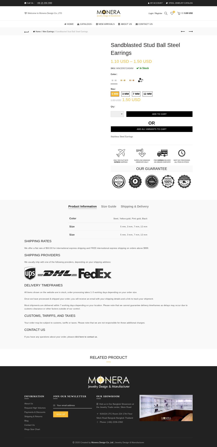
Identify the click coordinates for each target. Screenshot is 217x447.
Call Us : (39, 3)
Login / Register (155, 13)
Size (113, 89)
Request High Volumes (35, 408)
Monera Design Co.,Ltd (102, 442)
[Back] (26, 32)
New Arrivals (107, 24)
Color (113, 74)
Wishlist (173, 12)
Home (70, 24)
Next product (190, 32)
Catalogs (86, 24)
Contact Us (145, 24)
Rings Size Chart (32, 429)
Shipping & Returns (33, 416)
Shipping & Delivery (135, 206)
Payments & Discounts (34, 412)
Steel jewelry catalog (181, 3)
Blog (26, 421)
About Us (126, 24)
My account (156, 3)
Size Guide (108, 206)
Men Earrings (48, 31)
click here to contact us (86, 337)
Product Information (82, 206)
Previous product (183, 32)
